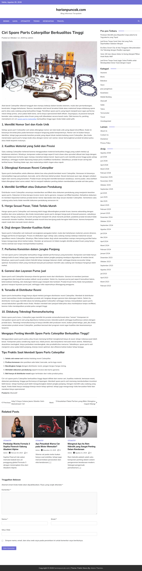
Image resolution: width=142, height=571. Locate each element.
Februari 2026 (105, 173)
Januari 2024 (105, 254)
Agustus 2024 (105, 229)
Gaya (15, 21)
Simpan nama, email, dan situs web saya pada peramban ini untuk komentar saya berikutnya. (44, 540)
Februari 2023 (105, 286)
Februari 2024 (105, 250)
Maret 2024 (104, 246)
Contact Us (104, 135)
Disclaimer (104, 139)
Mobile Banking (106, 97)
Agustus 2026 (105, 153)
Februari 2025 (105, 209)
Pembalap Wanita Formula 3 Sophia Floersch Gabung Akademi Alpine (16, 446)
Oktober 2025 (105, 185)
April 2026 (104, 165)
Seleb (102, 105)
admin (30, 38)
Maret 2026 (104, 169)
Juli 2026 (103, 157)
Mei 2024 (103, 238)
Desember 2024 (106, 217)
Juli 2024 (103, 233)
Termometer (104, 113)
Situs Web (6, 530)
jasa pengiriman (106, 89)
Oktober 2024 (105, 221)
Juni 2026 (103, 161)
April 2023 (104, 278)
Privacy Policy (105, 143)
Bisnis (6, 21)
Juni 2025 (103, 197)
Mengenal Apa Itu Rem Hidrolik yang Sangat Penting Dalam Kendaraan (81, 446)
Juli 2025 (103, 193)
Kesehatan (48, 21)
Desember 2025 (106, 177)
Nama (5, 519)
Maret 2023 (104, 282)
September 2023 (106, 266)
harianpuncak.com (71, 10)
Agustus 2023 (105, 270)
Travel (60, 21)
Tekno (36, 21)
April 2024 (104, 242)
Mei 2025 (103, 201)
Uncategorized (105, 121)
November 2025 (106, 181)
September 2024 (106, 225)
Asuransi (103, 73)
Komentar (6, 490)
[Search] (138, 21)
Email (54, 519)
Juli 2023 (103, 274)
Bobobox (103, 81)
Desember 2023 (106, 258)
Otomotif (25, 21)
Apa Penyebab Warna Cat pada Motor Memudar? (48, 445)
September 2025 (106, 189)
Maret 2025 (104, 205)
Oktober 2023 (105, 262)
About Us (103, 131)
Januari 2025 (105, 213)
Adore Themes (97, 568)
